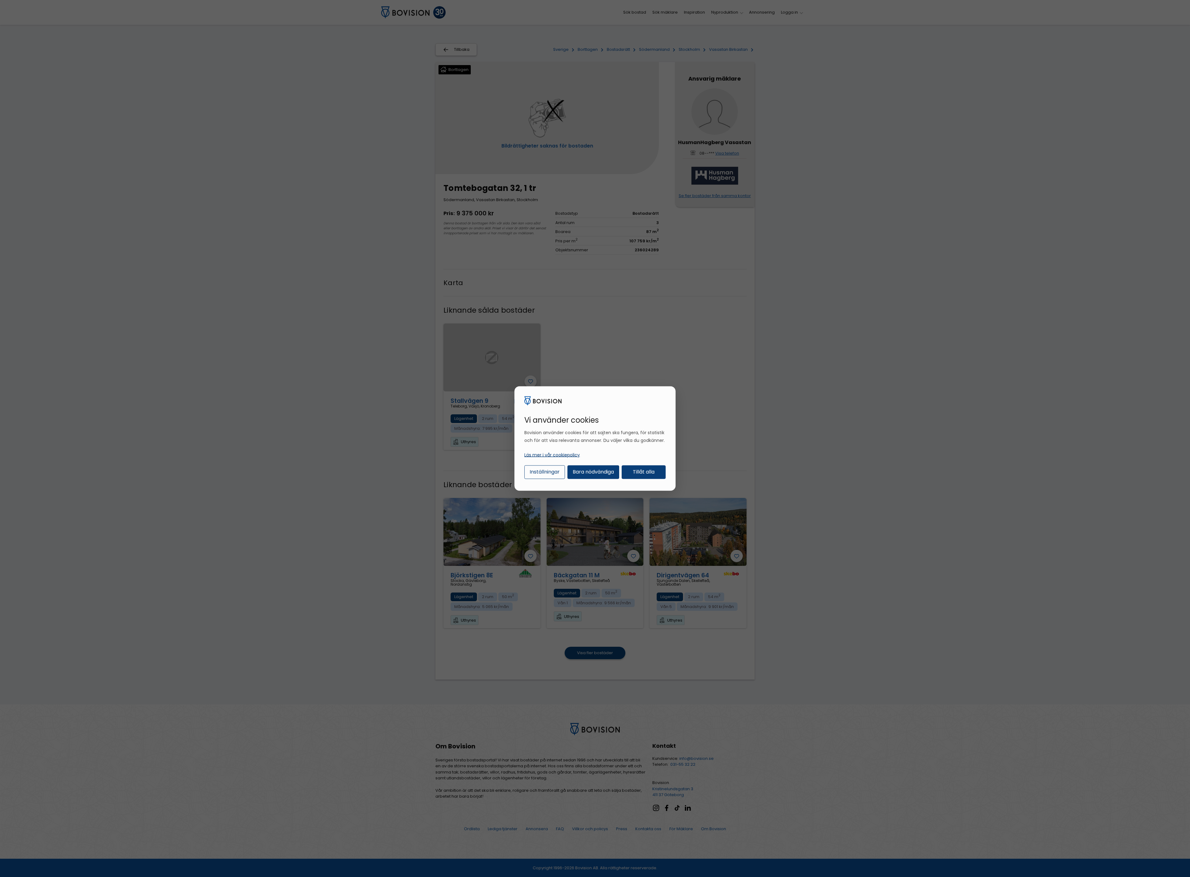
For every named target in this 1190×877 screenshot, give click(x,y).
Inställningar (545, 471)
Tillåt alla (643, 471)
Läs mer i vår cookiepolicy (552, 455)
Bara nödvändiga (593, 471)
